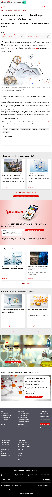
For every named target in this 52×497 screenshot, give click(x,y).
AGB (9, 489)
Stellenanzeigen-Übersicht (24, 446)
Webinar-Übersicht (5, 444)
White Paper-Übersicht (23, 435)
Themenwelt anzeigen (34, 396)
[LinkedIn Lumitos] (50, 489)
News (19, 451)
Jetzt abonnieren (45, 424)
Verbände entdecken (22, 417)
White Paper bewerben (23, 433)
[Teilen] (42, 7)
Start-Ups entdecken (22, 415)
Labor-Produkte (4, 428)
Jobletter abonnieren (23, 442)
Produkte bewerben (5, 433)
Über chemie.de (23, 485)
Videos (2, 457)
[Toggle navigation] (50, 7)
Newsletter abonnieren (34, 230)
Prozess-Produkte (5, 431)
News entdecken (4, 413)
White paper (20, 455)
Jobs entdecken (21, 440)
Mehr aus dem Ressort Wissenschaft (26, 196)
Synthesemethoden (22, 41)
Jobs (19, 457)
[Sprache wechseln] (45, 7)
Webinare (20, 459)
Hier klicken (13, 233)
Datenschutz (15, 489)
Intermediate (44, 44)
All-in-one (20, 461)
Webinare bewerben (5, 442)
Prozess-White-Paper (22, 431)
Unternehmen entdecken (23, 413)
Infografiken (3, 453)
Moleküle (36, 48)
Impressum (3, 489)
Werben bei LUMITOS (5, 485)
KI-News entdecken (13, 362)
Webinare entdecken (5, 440)
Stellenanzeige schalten (23, 444)
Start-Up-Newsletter (5, 417)
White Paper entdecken (23, 426)
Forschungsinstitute (5, 455)
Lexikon (2, 451)
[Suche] (39, 7)
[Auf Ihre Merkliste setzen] (47, 7)
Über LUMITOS (15, 485)
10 (32, 192)
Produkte (20, 453)
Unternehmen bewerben (23, 419)
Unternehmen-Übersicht (23, 421)
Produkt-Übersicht (5, 435)
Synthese (12, 48)
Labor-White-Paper (22, 428)
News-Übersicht (4, 419)
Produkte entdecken (5, 426)
